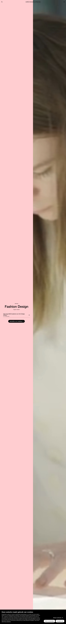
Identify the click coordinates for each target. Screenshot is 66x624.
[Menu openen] (64, 1)
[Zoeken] (1, 1)
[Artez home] (33, 1)
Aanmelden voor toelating (16, 321)
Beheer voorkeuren (57, 617)
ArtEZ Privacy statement (6, 621)
